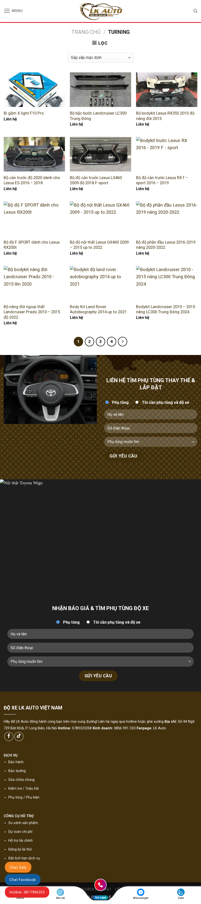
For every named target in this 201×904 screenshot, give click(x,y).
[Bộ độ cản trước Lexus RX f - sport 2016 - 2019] (166, 154)
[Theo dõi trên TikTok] (19, 736)
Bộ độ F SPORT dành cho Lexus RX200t (32, 245)
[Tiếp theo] (122, 341)
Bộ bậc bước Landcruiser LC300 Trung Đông (98, 116)
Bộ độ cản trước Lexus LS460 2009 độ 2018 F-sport (96, 180)
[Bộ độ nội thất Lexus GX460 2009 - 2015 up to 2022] (100, 218)
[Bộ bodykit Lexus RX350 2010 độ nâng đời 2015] (166, 89)
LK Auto (159, 728)
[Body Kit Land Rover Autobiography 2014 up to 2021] (100, 283)
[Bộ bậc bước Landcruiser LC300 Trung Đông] (100, 89)
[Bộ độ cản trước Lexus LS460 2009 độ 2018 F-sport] (100, 154)
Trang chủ (85, 32)
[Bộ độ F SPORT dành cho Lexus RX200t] (34, 218)
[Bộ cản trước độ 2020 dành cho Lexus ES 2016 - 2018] (34, 154)
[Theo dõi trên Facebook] (8, 736)
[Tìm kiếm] (195, 11)
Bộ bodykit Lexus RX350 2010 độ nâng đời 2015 (165, 116)
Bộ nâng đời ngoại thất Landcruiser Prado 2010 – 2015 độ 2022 (32, 312)
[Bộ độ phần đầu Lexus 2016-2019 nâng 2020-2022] (166, 218)
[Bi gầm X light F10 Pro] (34, 89)
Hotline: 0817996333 (27, 892)
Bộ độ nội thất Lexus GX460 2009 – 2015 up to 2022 (99, 245)
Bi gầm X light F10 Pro (24, 113)
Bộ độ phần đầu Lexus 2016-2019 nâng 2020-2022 (165, 245)
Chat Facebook (23, 880)
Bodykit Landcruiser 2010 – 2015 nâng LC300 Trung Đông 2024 (165, 309)
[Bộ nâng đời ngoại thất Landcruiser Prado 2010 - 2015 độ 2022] (34, 283)
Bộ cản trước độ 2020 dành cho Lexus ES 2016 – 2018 (32, 180)
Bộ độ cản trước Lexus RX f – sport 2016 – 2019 (162, 180)
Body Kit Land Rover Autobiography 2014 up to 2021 (98, 309)
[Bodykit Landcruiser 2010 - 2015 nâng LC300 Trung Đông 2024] (166, 283)
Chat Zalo (18, 867)
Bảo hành (16, 762)
